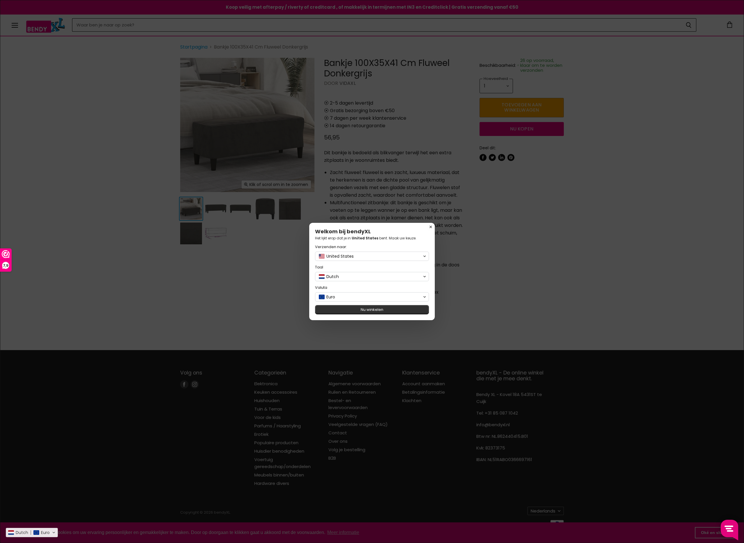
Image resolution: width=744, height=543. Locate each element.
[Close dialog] (431, 227)
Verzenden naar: (331, 246)
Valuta (321, 287)
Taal (319, 267)
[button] (32, 532)
